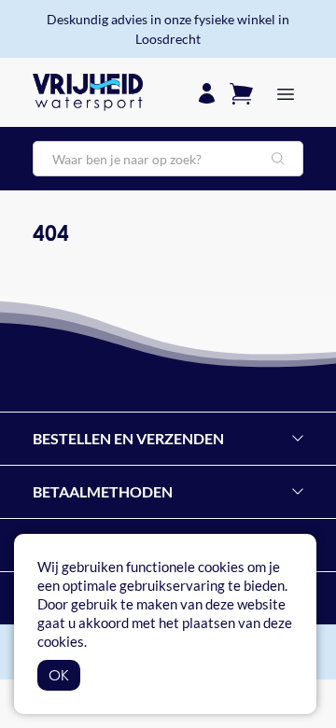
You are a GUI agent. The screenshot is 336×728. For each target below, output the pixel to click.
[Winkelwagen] (241, 92)
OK (59, 674)
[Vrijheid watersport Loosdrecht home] (88, 92)
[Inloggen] (207, 92)
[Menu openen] (285, 92)
